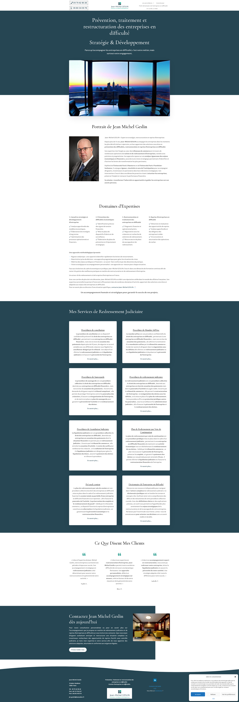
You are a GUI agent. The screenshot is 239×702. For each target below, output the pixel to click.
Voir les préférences (228, 694)
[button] (235, 677)
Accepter (198, 694)
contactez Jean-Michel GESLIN (122, 287)
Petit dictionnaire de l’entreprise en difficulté (153, 6)
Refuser (213, 694)
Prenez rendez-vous (77, 650)
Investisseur (160, 3)
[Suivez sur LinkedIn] (154, 680)
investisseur (158, 691)
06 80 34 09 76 (80, 8)
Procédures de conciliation (93, 330)
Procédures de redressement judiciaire (146, 377)
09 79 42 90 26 (80, 2)
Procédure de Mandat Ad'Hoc (146, 330)
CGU (213, 698)
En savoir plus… (146, 521)
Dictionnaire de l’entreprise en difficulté (146, 484)
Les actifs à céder (152, 9)
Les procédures (147, 3)
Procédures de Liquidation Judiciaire (93, 429)
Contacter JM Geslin (155, 686)
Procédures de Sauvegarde (93, 377)
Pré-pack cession (93, 484)
